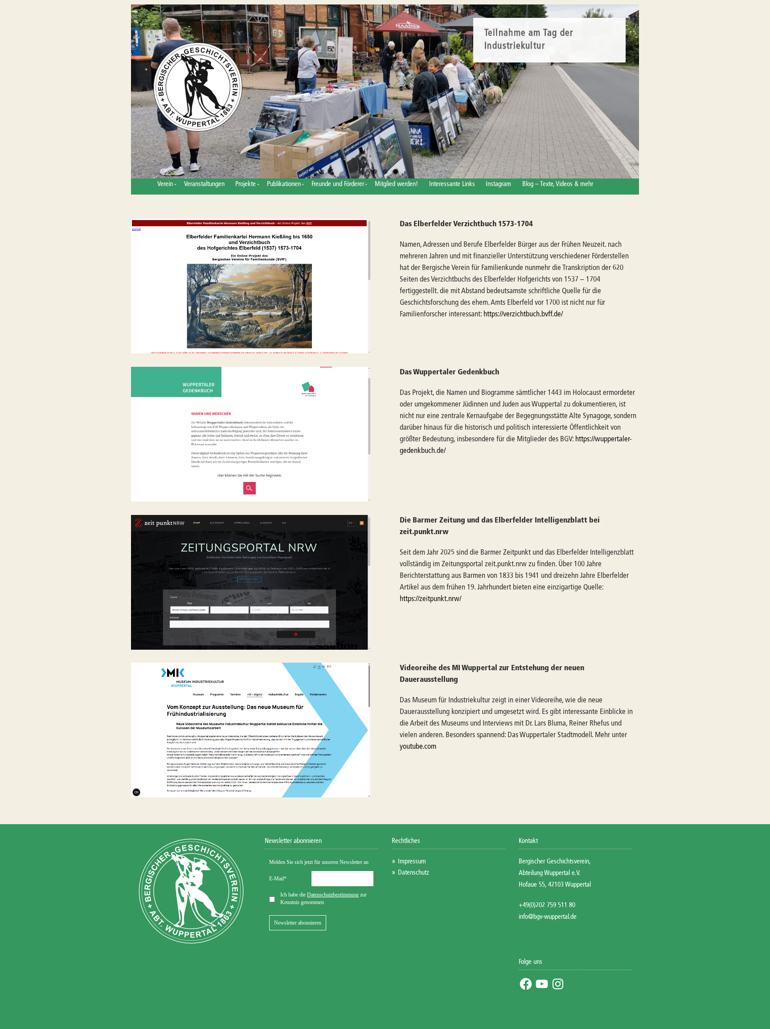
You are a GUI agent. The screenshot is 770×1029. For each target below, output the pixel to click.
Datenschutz (413, 872)
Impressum (412, 861)
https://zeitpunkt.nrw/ (430, 599)
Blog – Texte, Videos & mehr (557, 184)
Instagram (498, 184)
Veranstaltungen (204, 184)
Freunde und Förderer (337, 184)
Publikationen (284, 184)
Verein (165, 184)
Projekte (245, 184)
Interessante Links (452, 184)
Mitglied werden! (396, 184)
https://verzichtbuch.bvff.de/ (523, 314)
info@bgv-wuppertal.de (548, 916)
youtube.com (418, 747)
